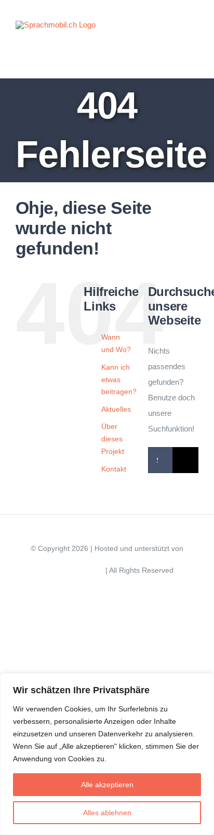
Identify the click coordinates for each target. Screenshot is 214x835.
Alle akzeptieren (107, 784)
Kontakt (113, 469)
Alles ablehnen (107, 813)
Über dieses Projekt (112, 438)
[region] (107, 754)
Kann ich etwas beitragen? (119, 379)
